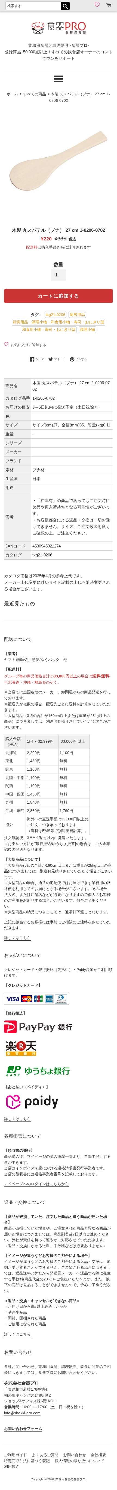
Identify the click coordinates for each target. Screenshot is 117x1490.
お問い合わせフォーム (23, 1429)
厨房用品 (77, 315)
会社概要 (98, 1455)
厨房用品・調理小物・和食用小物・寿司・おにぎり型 (58, 322)
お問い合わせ (74, 1455)
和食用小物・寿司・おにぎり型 (48, 330)
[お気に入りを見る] (98, 4)
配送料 (32, 247)
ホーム (12, 94)
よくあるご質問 (45, 1455)
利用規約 (11, 1467)
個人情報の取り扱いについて (79, 1461)
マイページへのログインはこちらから (36, 1184)
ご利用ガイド (15, 1455)
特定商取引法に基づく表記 (27, 1461)
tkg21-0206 (55, 315)
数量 (58, 264)
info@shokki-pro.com (22, 1413)
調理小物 (87, 330)
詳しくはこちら (17, 938)
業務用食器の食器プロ (70, 1479)
